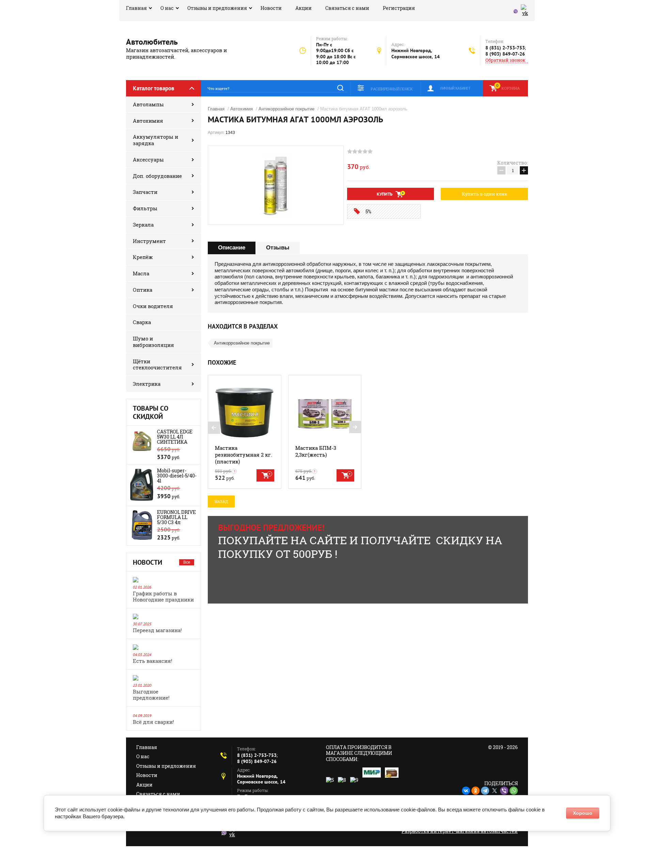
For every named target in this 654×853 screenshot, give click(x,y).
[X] (494, 791)
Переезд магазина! (157, 630)
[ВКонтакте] (466, 791)
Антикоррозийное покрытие (286, 108)
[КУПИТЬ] (265, 475)
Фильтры (145, 208)
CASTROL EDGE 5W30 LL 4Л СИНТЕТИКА (174, 436)
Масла (141, 273)
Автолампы (148, 104)
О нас (167, 8)
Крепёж (143, 257)
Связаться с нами (347, 8)
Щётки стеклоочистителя (157, 364)
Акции (303, 8)
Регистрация (399, 8)
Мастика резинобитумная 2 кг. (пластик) (243, 454)
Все (186, 562)
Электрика (146, 383)
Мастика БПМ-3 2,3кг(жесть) (315, 451)
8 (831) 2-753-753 (505, 48)
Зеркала (143, 224)
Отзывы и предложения (217, 8)
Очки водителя (153, 306)
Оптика (142, 289)
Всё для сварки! (153, 721)
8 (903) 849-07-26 (505, 54)
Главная (136, 8)
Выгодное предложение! (151, 694)
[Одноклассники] (475, 791)
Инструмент (149, 241)
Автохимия (148, 120)
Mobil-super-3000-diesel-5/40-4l (177, 475)
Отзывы (278, 247)
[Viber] (504, 791)
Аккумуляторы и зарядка (155, 140)
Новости (271, 8)
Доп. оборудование (157, 175)
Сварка (142, 322)
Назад (221, 501)
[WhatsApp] (514, 791)
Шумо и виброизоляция (153, 341)
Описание (231, 247)
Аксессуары (148, 159)
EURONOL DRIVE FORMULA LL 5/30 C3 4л (176, 517)
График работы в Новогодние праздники (163, 596)
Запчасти (145, 191)
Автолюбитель (152, 41)
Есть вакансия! (152, 660)
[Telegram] (485, 791)
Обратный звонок (505, 60)
